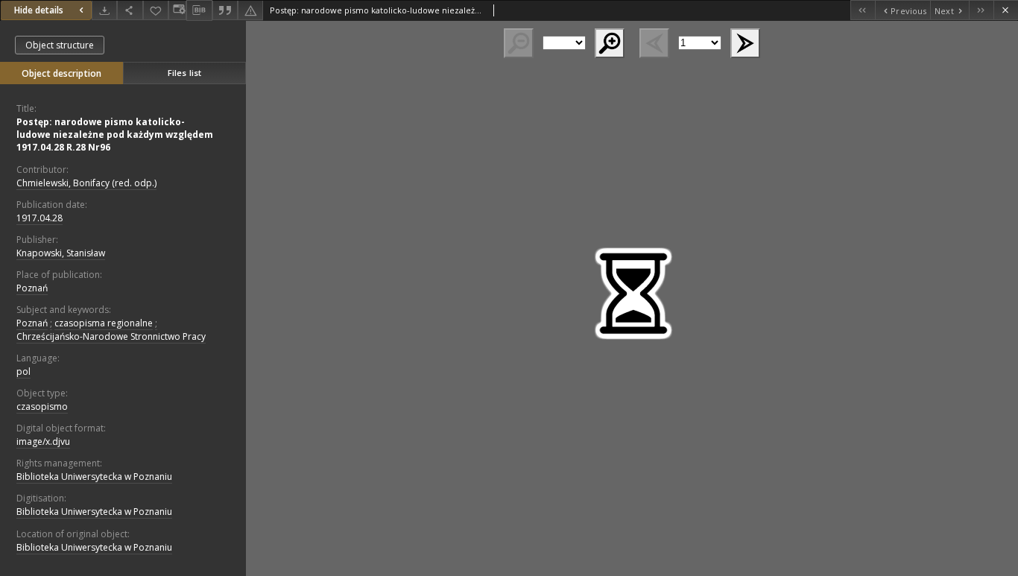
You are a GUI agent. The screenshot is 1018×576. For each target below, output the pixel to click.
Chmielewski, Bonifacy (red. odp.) (86, 183)
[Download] (104, 10)
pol (23, 371)
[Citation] (225, 10)
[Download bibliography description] (199, 10)
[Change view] (177, 10)
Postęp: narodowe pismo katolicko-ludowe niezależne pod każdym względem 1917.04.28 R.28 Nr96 (114, 134)
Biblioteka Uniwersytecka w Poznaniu (94, 476)
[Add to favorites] (155, 10)
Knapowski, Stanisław (60, 253)
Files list (184, 72)
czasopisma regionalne (103, 323)
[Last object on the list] (981, 10)
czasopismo (42, 406)
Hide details (38, 10)
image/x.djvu (43, 441)
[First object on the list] (862, 10)
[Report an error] (250, 10)
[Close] (1005, 10)
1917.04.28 (39, 218)
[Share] (129, 10)
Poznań (32, 288)
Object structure (59, 45)
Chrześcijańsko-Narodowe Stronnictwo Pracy (111, 336)
